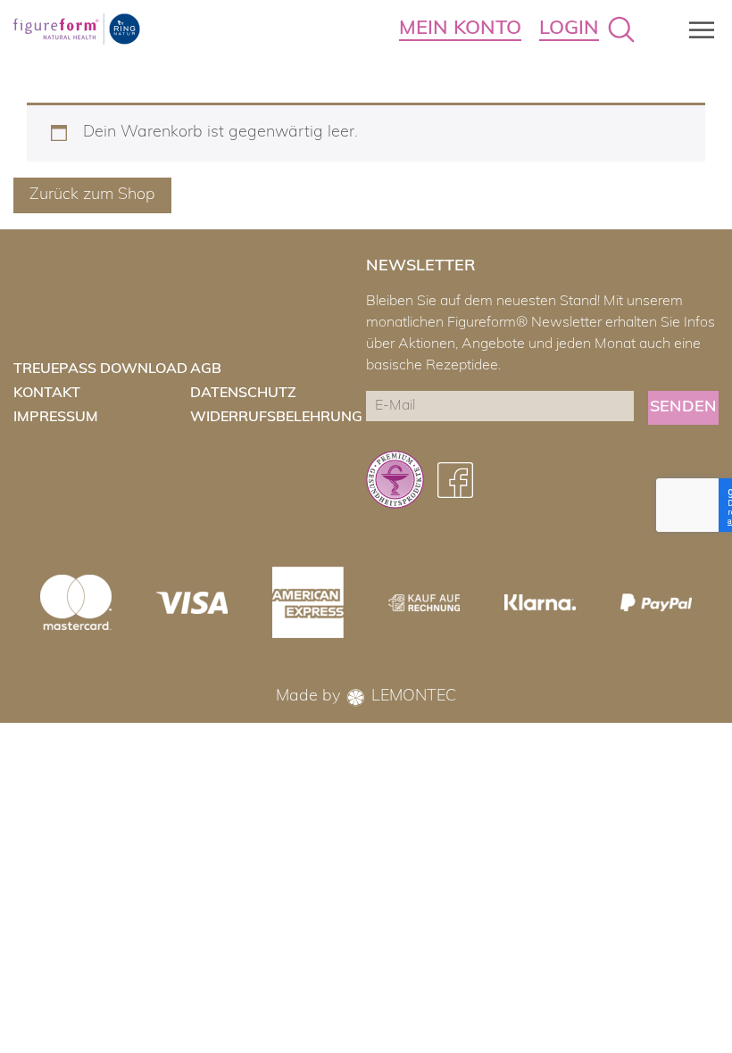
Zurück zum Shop (92, 195)
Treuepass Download (100, 369)
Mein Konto (460, 29)
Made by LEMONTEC (366, 697)
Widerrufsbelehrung (276, 417)
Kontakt (46, 393)
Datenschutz (243, 393)
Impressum (55, 417)
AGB (205, 369)
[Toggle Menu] (696, 29)
